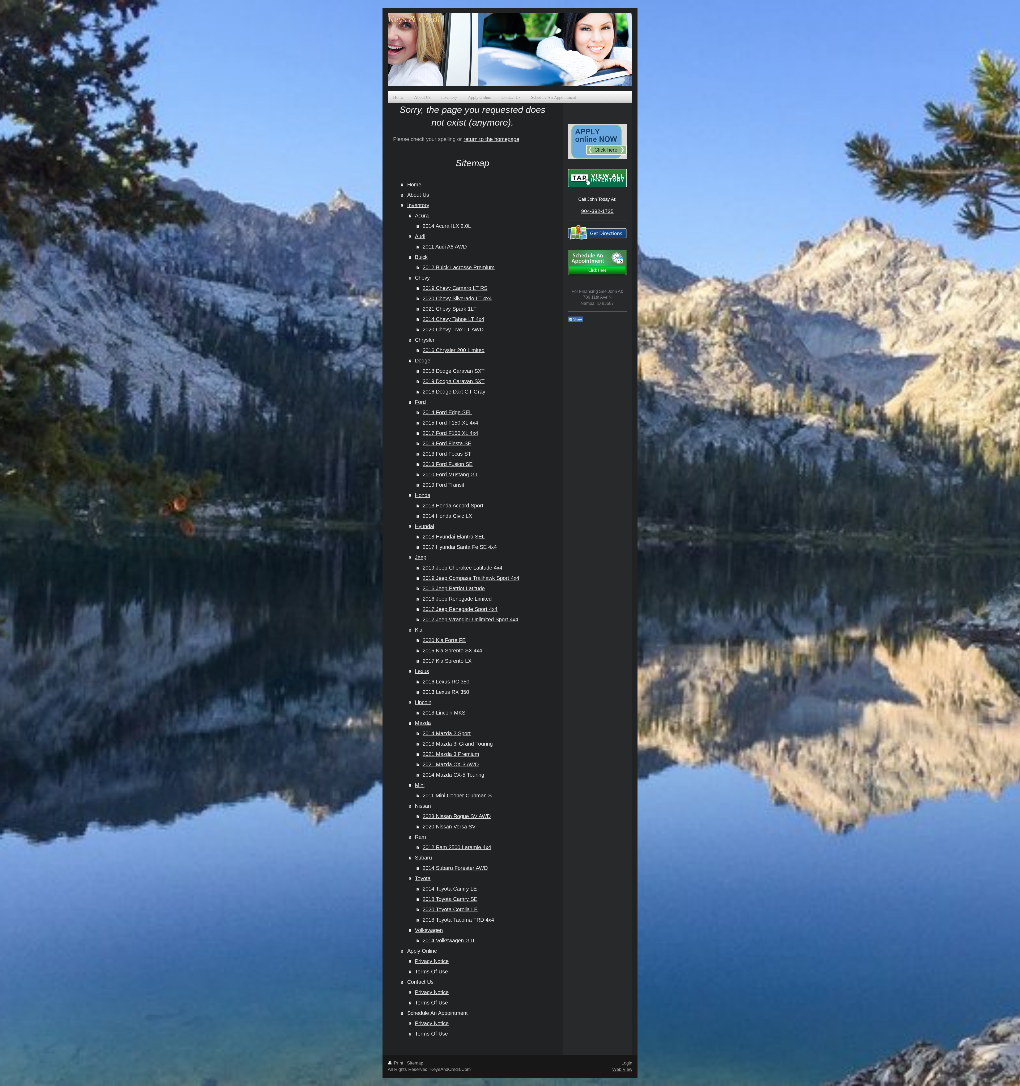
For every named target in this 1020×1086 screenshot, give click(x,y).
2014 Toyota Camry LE (450, 889)
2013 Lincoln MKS (444, 713)
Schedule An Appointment (437, 1013)
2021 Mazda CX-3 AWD (451, 764)
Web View (622, 1069)
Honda (422, 495)
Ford (420, 402)
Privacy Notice (432, 961)
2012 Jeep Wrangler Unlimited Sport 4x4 (470, 619)
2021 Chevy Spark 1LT (450, 309)
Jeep (420, 557)
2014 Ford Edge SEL (447, 412)
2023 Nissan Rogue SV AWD (457, 816)
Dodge (422, 361)
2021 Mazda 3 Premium (451, 754)
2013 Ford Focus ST (447, 454)
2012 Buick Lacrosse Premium (459, 267)
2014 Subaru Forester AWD (455, 868)
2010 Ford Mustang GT (450, 474)
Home (414, 184)
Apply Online (422, 951)
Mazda (423, 723)
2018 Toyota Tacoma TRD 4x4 (458, 920)
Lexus (422, 671)
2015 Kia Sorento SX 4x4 (452, 650)
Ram (420, 837)
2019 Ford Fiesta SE (447, 443)
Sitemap (415, 1063)
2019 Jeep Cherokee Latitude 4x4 (462, 568)
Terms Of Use (431, 971)
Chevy (422, 278)
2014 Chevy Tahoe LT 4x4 (453, 319)
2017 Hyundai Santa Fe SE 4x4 (460, 547)
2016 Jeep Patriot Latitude (454, 588)
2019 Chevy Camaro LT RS (455, 288)
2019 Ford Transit (443, 485)
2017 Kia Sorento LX (447, 661)
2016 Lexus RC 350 (446, 682)
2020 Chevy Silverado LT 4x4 (457, 298)
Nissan (423, 806)
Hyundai (424, 526)
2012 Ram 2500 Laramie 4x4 (457, 847)
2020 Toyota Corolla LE (450, 909)
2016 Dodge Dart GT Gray (454, 392)
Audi (420, 236)
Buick (421, 257)
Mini (419, 785)
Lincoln (423, 702)
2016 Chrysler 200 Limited (453, 350)
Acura (422, 216)
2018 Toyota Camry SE (450, 899)
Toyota (423, 878)
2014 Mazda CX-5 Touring (453, 775)
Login (627, 1063)
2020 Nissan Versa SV (449, 827)
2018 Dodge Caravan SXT (453, 371)
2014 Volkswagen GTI (448, 940)
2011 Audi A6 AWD (445, 247)
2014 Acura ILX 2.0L (447, 226)
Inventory (418, 205)
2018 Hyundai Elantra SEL (454, 537)
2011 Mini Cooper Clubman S (457, 795)
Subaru (423, 858)
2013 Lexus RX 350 (446, 692)
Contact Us (420, 982)
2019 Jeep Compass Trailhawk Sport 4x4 (471, 578)
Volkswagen (429, 930)
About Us (418, 195)
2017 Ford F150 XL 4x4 (450, 433)
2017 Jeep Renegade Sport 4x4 (460, 609)
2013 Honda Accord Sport (453, 505)
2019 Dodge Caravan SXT (453, 381)
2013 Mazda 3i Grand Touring (458, 744)
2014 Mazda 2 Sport (447, 733)
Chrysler (425, 340)
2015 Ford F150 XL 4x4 (450, 423)
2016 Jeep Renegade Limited (457, 599)
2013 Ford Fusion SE (448, 464)
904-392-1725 (597, 211)
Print (399, 1063)
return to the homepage (491, 139)
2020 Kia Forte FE (444, 640)
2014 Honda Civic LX (447, 516)
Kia (418, 630)
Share (577, 319)
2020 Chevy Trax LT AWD (453, 329)
